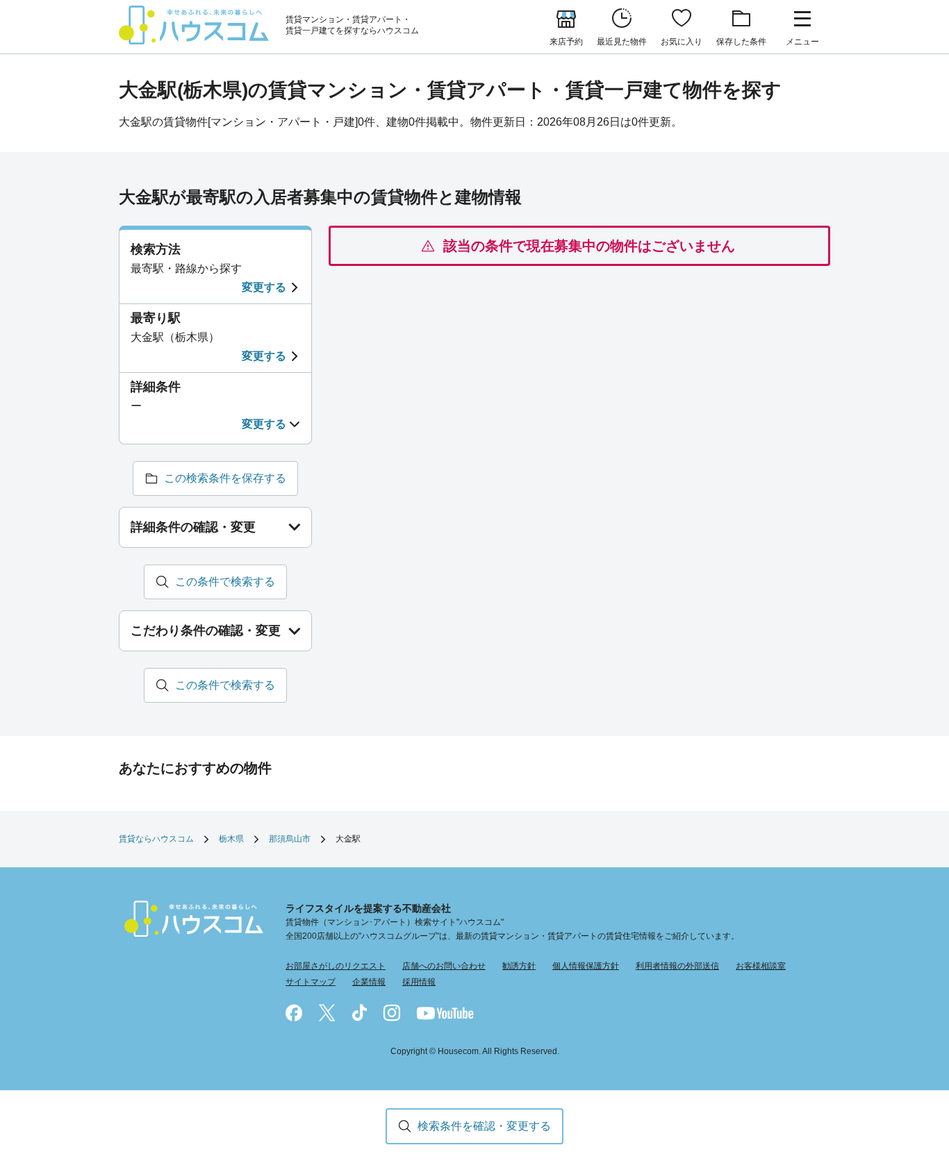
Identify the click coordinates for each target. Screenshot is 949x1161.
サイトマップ (311, 982)
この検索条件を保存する (225, 478)
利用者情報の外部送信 (677, 966)
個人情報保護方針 (585, 966)
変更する (264, 287)
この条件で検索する (225, 581)
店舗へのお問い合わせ (444, 966)
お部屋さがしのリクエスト (336, 966)
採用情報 (419, 982)
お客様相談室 (761, 966)
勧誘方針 (519, 966)
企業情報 (369, 982)
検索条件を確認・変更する (484, 1126)
